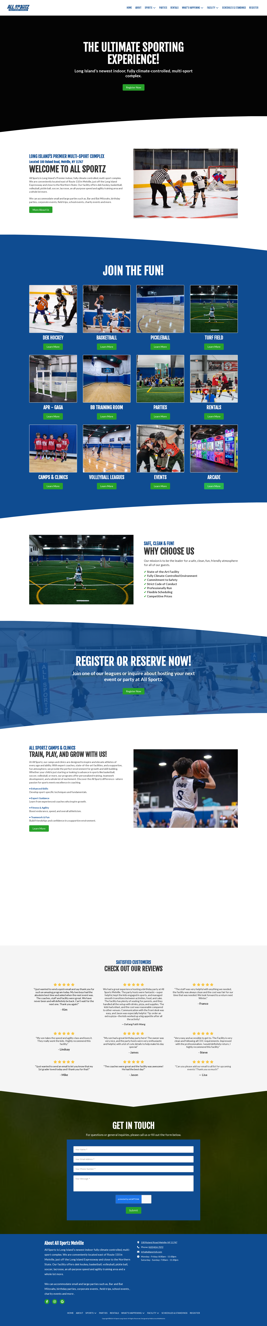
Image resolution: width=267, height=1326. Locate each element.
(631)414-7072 (156, 1247)
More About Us (41, 209)
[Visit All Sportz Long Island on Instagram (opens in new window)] (54, 1301)
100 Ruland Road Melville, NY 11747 (159, 1242)
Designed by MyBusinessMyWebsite (153, 1318)
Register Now (133, 87)
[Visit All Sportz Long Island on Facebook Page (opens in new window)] (46, 1301)
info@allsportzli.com (151, 1251)
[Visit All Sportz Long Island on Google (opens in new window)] (62, 1301)
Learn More (53, 346)
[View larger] (214, 448)
